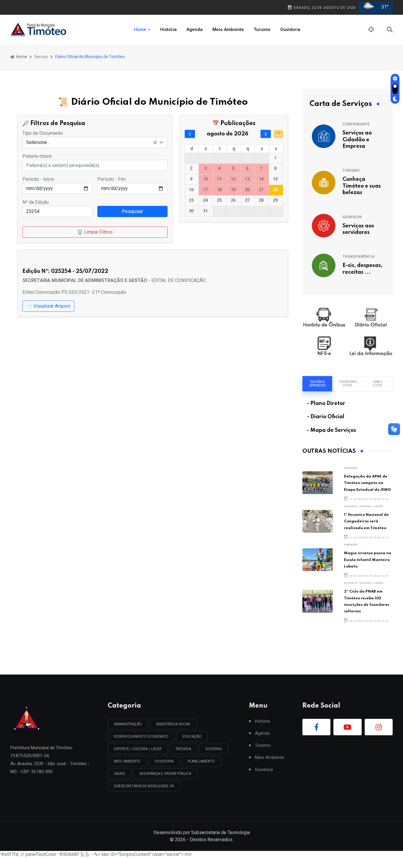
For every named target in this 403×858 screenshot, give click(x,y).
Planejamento (201, 761)
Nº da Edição (35, 202)
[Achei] (371, 29)
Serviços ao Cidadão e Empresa (357, 139)
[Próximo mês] (266, 134)
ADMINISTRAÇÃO (128, 724)
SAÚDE (119, 774)
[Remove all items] (155, 142)
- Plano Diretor (326, 403)
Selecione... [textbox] (38, 142)
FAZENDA (183, 749)
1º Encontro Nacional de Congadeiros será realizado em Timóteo (366, 521)
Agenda (194, 29)
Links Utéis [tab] (377, 383)
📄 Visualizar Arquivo (48, 306)
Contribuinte (356, 124)
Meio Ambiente (228, 29)
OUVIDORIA (164, 761)
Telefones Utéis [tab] (348, 383)
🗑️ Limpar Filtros (95, 232)
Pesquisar (132, 211)
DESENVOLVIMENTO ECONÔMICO (141, 736)
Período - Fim (111, 179)
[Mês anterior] (190, 134)
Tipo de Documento (42, 133)
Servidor (352, 217)
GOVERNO (213, 749)
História (168, 29)
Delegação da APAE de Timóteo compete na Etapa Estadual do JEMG (367, 483)
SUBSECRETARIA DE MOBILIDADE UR (144, 786)
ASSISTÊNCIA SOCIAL (173, 724)
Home (140, 29)
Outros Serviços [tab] (317, 383)
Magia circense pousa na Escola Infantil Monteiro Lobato (367, 559)
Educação (350, 468)
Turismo (262, 29)
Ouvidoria (290, 29)
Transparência (359, 257)
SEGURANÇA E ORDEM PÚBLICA (165, 774)
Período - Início (38, 179)
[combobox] (95, 142)
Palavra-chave (37, 156)
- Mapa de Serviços (331, 430)
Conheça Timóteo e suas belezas (362, 186)
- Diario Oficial (325, 416)
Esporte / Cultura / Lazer (363, 506)
